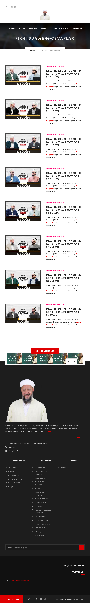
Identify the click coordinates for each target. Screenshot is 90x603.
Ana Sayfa (12, 29)
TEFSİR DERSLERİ (40, 535)
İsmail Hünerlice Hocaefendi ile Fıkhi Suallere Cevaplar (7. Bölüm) (64, 107)
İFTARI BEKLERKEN (40, 503)
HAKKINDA (22, 29)
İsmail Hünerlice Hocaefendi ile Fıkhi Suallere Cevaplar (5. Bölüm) (64, 175)
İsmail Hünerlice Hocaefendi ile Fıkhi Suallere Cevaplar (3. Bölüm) (64, 244)
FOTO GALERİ (65, 468)
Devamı (48, 431)
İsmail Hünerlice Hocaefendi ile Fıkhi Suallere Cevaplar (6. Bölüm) (64, 141)
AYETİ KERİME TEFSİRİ (60, 29)
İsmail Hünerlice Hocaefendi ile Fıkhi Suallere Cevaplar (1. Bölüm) (64, 312)
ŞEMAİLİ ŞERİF (39, 532)
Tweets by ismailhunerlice (19, 581)
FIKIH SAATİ (38, 489)
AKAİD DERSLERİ (40, 468)
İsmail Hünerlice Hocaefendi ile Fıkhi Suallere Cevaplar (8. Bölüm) (64, 73)
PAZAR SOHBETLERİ (41, 520)
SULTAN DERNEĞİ (76, 29)
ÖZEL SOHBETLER (40, 517)
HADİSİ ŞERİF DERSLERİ (42, 499)
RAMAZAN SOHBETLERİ (42, 524)
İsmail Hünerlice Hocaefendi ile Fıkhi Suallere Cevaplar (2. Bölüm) (64, 278)
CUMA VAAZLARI (40, 478)
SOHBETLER (33, 29)
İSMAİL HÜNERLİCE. (66, 599)
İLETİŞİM (49, 38)
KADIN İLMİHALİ (39, 506)
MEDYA (40, 38)
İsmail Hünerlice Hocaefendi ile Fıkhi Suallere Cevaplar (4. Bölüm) (64, 210)
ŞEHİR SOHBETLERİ (41, 528)
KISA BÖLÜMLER (45, 29)
